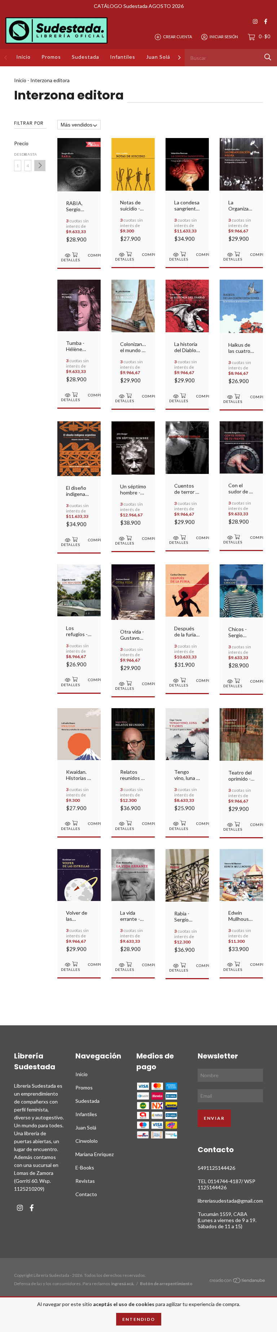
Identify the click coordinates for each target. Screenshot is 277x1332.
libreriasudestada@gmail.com (230, 1201)
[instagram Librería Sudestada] (255, 21)
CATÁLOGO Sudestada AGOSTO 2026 (139, 6)
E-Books (84, 1167)
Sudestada (85, 57)
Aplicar (39, 165)
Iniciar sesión (224, 36)
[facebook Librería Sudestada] (265, 21)
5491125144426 (216, 1168)
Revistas (85, 1181)
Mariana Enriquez (94, 1154)
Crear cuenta (177, 36)
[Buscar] (267, 57)
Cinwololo (86, 1141)
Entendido (138, 1319)
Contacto (86, 1194)
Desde (17, 154)
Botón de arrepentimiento (166, 1283)
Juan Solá (158, 57)
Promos (51, 57)
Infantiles (122, 57)
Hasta (27, 154)
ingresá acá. (122, 1283)
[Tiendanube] (238, 1281)
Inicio (23, 57)
